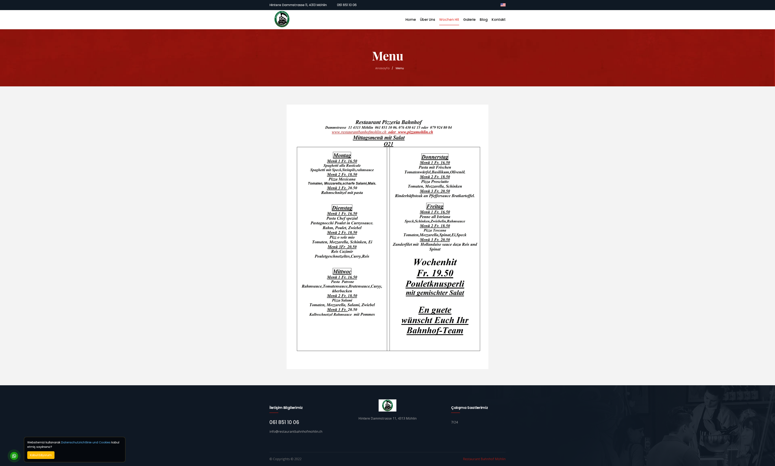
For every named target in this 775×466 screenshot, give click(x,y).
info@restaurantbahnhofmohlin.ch (295, 431)
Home (410, 19)
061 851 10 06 (346, 5)
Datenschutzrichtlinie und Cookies (86, 442)
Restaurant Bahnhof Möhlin (484, 459)
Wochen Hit (449, 19)
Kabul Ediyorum (41, 455)
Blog (484, 19)
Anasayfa (382, 68)
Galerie (469, 19)
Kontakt (499, 19)
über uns (427, 19)
